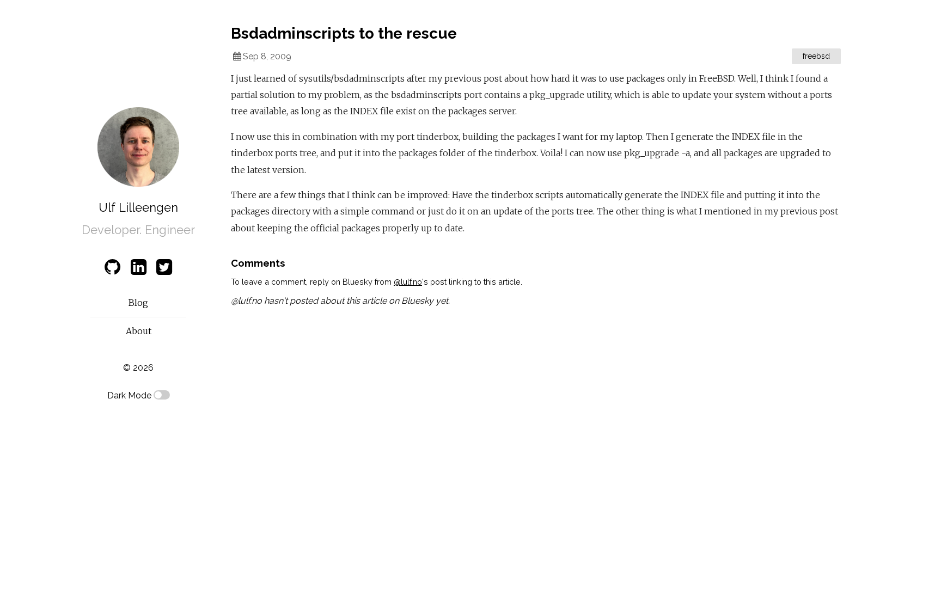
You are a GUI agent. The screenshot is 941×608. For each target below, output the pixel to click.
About (138, 331)
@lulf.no (408, 281)
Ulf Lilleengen (138, 207)
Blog (138, 302)
